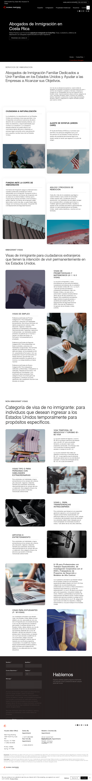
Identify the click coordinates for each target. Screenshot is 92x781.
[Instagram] (81, 11)
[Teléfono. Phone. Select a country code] (28, 674)
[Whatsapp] (77, 11)
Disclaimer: (6, 754)
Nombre (8, 662)
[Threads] (88, 11)
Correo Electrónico (11, 670)
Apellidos (28, 662)
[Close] (90, 778)
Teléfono (28, 670)
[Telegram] (79, 11)
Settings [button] (66, 778)
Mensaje (9, 678)
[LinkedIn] (86, 11)
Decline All (75, 778)
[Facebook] (83, 11)
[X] (85, 11)
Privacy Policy (14, 779)
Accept (84, 778)
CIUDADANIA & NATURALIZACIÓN (21, 111)
